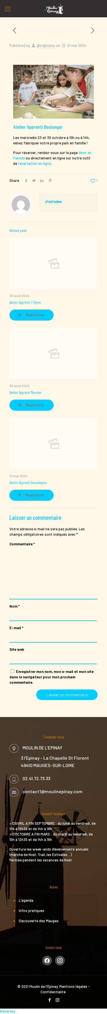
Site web (16, 649)
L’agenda (26, 900)
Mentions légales (73, 986)
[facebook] (47, 960)
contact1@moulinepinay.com (52, 791)
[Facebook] (50, 999)
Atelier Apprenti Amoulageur (28, 482)
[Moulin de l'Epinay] (53, 8)
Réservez (7, 1011)
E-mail (16, 628)
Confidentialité (53, 992)
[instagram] (60, 960)
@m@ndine (46, 45)
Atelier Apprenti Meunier (25, 392)
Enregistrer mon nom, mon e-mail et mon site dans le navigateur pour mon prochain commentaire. (51, 677)
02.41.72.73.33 (36, 778)
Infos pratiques (31, 910)
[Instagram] (57, 999)
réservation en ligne (34, 163)
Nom (14, 606)
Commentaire (22, 544)
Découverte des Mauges (38, 921)
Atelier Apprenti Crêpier (25, 302)
